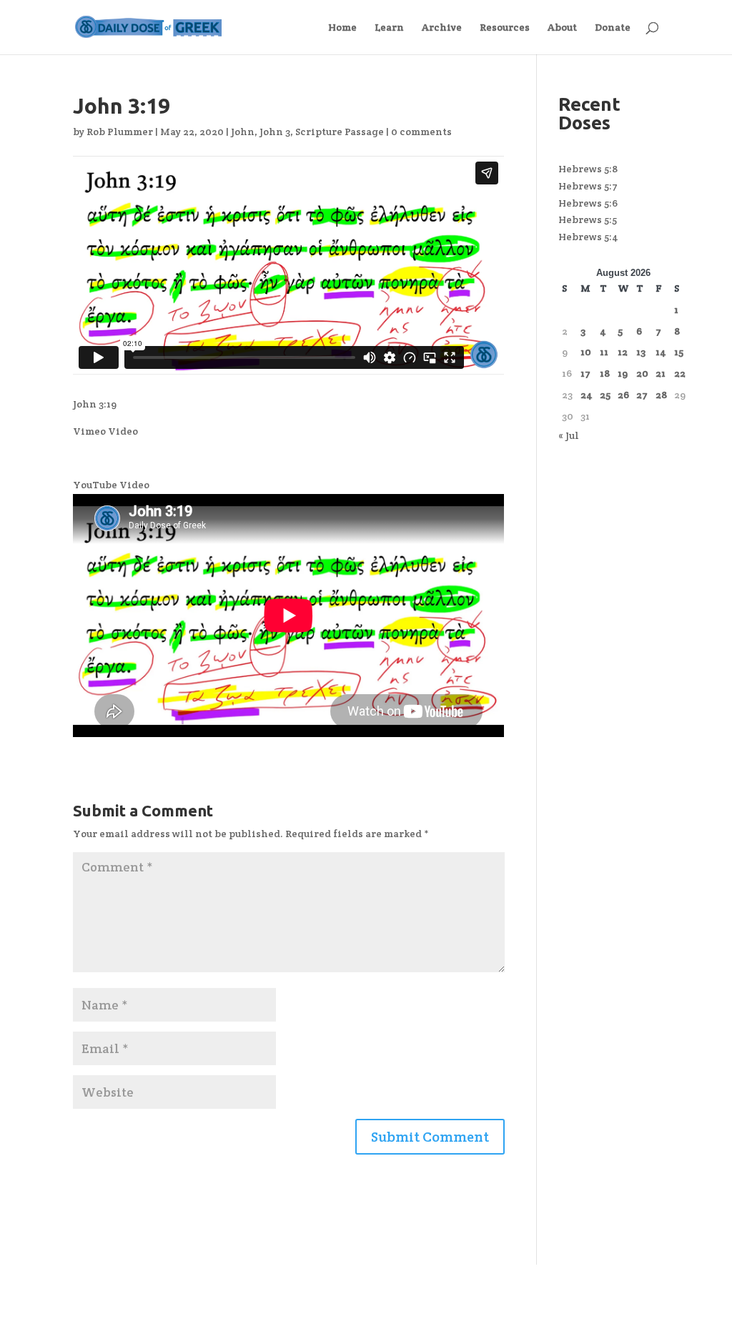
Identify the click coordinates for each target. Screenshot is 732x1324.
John (242, 131)
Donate (612, 28)
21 (661, 373)
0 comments (421, 131)
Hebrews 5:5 (587, 219)
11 (604, 351)
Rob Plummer (119, 131)
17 (585, 373)
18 (605, 373)
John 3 (274, 131)
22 (680, 373)
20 (642, 373)
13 (641, 351)
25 (605, 394)
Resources (505, 28)
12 (623, 351)
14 (661, 351)
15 (678, 351)
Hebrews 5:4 (588, 236)
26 (623, 394)
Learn (389, 28)
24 (586, 394)
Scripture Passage (339, 131)
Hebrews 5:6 (588, 203)
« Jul (568, 435)
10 (585, 351)
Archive (442, 28)
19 (623, 373)
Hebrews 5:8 (588, 168)
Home (342, 28)
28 (661, 394)
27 (642, 394)
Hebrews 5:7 (588, 185)
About (562, 28)
